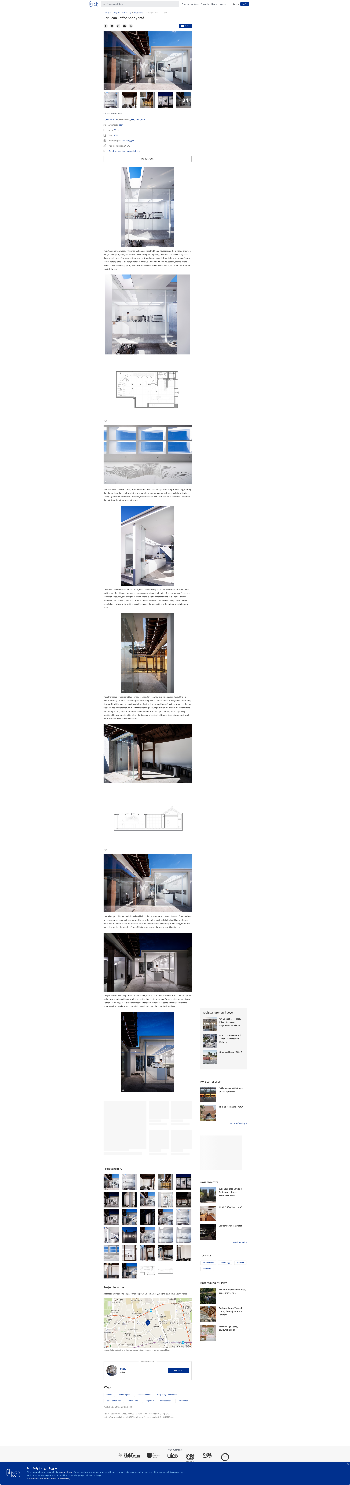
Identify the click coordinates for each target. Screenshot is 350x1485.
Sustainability (208, 1262)
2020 (116, 135)
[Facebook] (106, 26)
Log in (236, 4)
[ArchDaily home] (93, 4)
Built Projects (124, 1394)
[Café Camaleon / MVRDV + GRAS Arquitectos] (208, 1094)
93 (115, 130)
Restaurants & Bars (113, 1400)
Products (205, 4)
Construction (115, 151)
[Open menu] (258, 4)
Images (222, 4)
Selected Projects (144, 1394)
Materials (240, 1262)
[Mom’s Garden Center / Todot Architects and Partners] (210, 1041)
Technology (225, 1262)
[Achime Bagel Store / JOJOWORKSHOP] (208, 1333)
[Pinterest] (131, 26)
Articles (194, 4)
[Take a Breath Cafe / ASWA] (208, 1113)
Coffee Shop (110, 119)
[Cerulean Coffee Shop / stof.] (111, 1182)
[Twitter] (112, 26)
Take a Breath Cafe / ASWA (231, 1106)
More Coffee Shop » (238, 1123)
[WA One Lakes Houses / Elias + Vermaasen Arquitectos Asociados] (210, 1024)
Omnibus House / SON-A (230, 1052)
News (214, 4)
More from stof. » (240, 1242)
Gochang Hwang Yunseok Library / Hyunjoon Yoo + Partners (230, 1311)
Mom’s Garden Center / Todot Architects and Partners (230, 1039)
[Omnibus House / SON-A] (210, 1057)
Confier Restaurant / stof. (230, 1225)
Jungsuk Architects (131, 151)
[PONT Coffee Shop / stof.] (208, 1213)
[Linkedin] (118, 26)
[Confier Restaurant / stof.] (208, 1232)
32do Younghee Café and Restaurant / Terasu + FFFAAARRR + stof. (230, 1192)
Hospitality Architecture (167, 1394)
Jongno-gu (149, 1400)
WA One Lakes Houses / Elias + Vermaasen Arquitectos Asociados (230, 1022)
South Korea (138, 119)
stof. (121, 124)
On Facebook (165, 1400)
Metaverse (207, 1268)
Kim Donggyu (128, 140)
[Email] (125, 26)
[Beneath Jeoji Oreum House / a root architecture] (208, 1296)
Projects (185, 4)
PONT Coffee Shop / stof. (230, 1207)
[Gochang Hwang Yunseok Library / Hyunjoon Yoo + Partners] (208, 1314)
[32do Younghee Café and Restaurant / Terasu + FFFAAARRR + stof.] (208, 1195)
